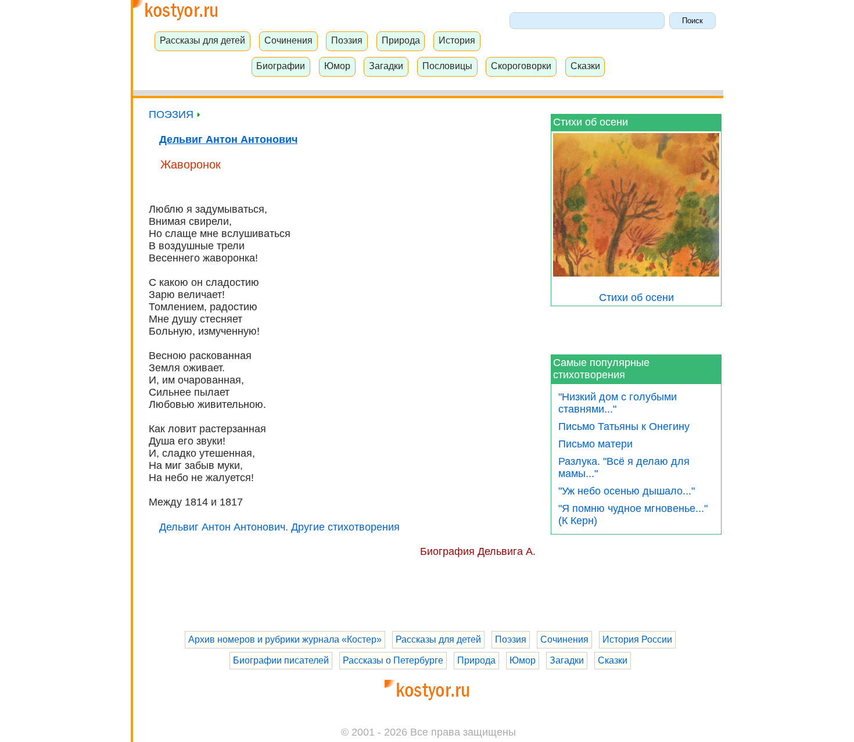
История (457, 40)
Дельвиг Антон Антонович (228, 139)
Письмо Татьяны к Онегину (624, 426)
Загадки (386, 65)
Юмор (337, 65)
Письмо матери (595, 444)
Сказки (585, 65)
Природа (401, 40)
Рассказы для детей (202, 40)
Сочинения (288, 40)
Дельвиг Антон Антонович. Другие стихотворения (279, 527)
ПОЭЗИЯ (172, 114)
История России (637, 639)
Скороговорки (521, 65)
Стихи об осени (590, 122)
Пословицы (447, 65)
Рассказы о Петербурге (393, 660)
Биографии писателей (281, 660)
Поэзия (347, 40)
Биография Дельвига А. (478, 551)
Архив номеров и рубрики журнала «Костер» (285, 639)
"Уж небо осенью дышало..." (626, 491)
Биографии (280, 65)
